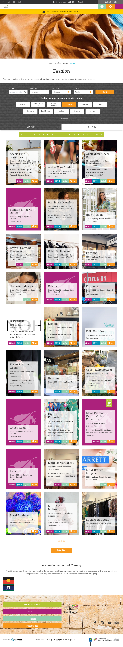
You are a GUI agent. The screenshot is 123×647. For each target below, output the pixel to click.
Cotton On (93, 286)
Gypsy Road (18, 427)
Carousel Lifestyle (22, 286)
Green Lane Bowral (99, 369)
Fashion (69, 104)
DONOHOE (17, 321)
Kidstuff (15, 471)
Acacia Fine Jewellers (17, 155)
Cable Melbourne (59, 251)
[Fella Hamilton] (99, 327)
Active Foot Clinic (59, 167)
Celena (52, 286)
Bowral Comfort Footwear (20, 249)
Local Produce (46, 111)
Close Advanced (61, 119)
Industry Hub (32, 625)
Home (50, 63)
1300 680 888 (113, 2)
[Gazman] (61, 373)
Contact (32, 618)
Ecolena (53, 323)
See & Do (56, 63)
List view (31, 126)
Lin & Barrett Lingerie (95, 472)
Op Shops (92, 111)
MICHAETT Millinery (55, 508)
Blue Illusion (94, 214)
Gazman (53, 378)
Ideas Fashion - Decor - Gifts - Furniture (96, 416)
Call (28, 181)
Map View (92, 126)
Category (55, 88)
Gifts (100, 104)
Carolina (91, 253)
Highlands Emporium (55, 416)
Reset (105, 92)
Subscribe (32, 611)
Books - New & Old (38, 104)
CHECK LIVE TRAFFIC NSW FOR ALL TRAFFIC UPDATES (63, 11)
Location (33, 88)
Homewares (30, 111)
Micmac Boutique (97, 519)
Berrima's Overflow (61, 202)
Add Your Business (32, 604)
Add (36, 181)
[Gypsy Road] (23, 422)
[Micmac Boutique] (99, 513)
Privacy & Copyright (54, 640)
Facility (76, 88)
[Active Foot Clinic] (61, 162)
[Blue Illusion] (99, 209)
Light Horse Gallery (61, 462)
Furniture (85, 104)
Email (20, 181)
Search (11, 88)
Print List (61, 550)
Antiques (22, 104)
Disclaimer (40, 640)
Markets (61, 111)
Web (58, 181)
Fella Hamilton (96, 331)
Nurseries (77, 111)
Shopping (65, 63)
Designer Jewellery (54, 104)
